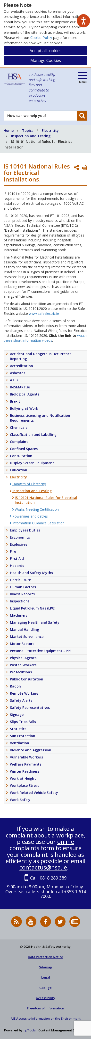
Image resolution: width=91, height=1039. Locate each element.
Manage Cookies (45, 60)
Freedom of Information (45, 1008)
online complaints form (42, 844)
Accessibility (45, 998)
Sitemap (45, 967)
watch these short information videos (45, 338)
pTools (30, 1030)
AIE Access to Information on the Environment (46, 1018)
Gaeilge (45, 987)
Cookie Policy (41, 37)
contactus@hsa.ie (43, 867)
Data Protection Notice (45, 957)
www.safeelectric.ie (44, 313)
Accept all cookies (45, 50)
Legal (45, 977)
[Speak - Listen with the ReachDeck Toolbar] (83, 20)
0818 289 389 (53, 878)
